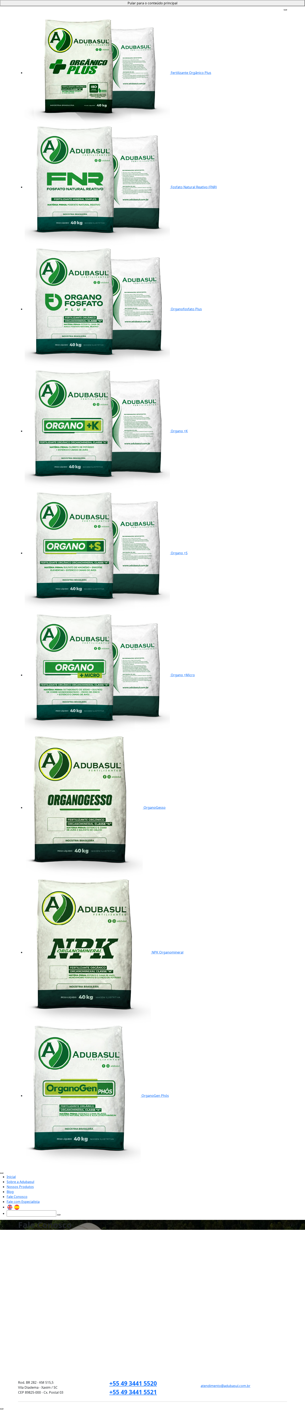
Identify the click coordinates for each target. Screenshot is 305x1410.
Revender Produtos (116, 1236)
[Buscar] (272, 11)
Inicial (87, 9)
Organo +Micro (182, 675)
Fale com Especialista (190, 9)
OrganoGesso (154, 807)
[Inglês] (210, 9)
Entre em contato (78, 1236)
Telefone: (116, 1313)
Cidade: (84, 1331)
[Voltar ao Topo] (1, 1408)
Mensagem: (27, 1349)
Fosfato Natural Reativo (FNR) (193, 187)
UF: (20, 1331)
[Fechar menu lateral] (1, 1173)
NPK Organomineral (167, 952)
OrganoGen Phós (155, 1095)
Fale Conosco (164, 9)
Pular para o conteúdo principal (152, 3)
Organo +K (179, 431)
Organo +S (179, 553)
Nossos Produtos (132, 9)
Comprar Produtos (154, 1236)
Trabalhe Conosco (42, 1236)
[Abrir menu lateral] (285, 9)
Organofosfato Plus (186, 309)
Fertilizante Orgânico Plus (190, 72)
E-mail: (23, 1313)
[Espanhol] (217, 9)
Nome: (23, 1296)
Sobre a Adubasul (105, 9)
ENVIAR (188, 1387)
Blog (150, 9)
